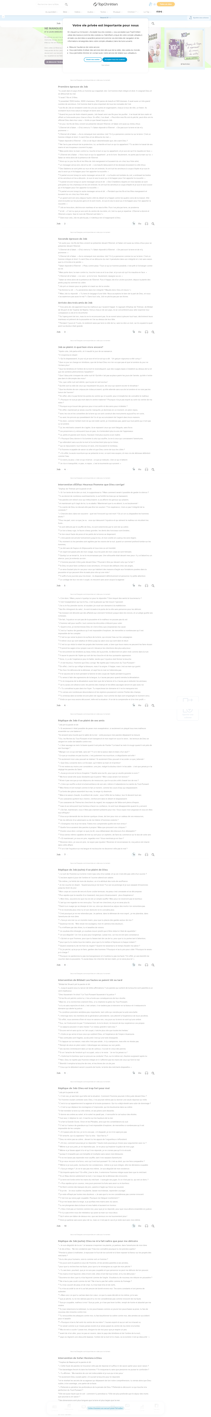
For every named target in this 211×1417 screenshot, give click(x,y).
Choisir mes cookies (93, 59)
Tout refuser (105, 65)
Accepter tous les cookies (115, 59)
